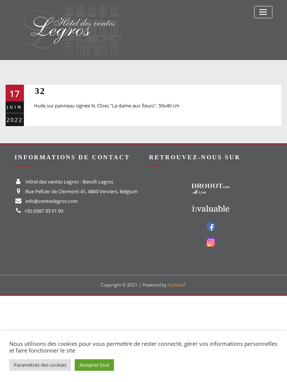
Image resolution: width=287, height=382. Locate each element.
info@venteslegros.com (51, 201)
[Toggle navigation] (263, 12)
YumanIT (177, 285)
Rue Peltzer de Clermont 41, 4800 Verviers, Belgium (81, 191)
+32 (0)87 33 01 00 (43, 210)
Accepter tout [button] (94, 364)
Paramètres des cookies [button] (40, 364)
